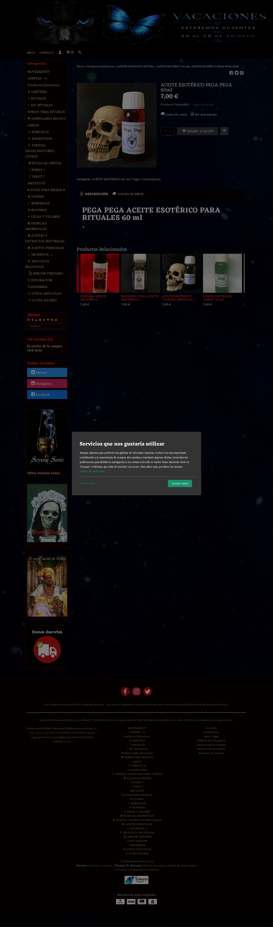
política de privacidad (92, 471)
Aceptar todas (180, 483)
